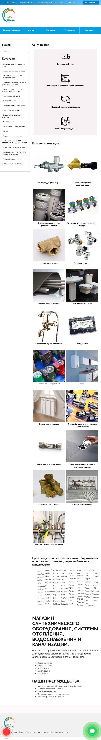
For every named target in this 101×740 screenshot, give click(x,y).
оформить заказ (91, 2)
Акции (31, 30)
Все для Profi (8, 122)
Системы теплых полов (12, 164)
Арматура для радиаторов (14, 71)
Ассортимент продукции (46, 2)
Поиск (26, 51)
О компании (70, 30)
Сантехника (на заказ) (12, 110)
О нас (62, 2)
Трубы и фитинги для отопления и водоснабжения (14, 142)
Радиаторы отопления (12, 136)
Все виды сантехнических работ (13, 65)
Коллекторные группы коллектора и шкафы (12, 90)
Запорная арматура (11, 101)
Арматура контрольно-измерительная (12, 77)
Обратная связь (26, 2)
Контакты (71, 2)
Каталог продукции (11, 30)
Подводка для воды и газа (14, 147)
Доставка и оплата (9, 2)
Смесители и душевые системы (12, 116)
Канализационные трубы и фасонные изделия (14, 83)
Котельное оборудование (14, 126)
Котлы (5, 131)
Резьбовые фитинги (11, 96)
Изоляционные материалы (14, 105)
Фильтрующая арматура (13, 159)
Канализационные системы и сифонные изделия (15, 153)
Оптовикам (50, 30)
